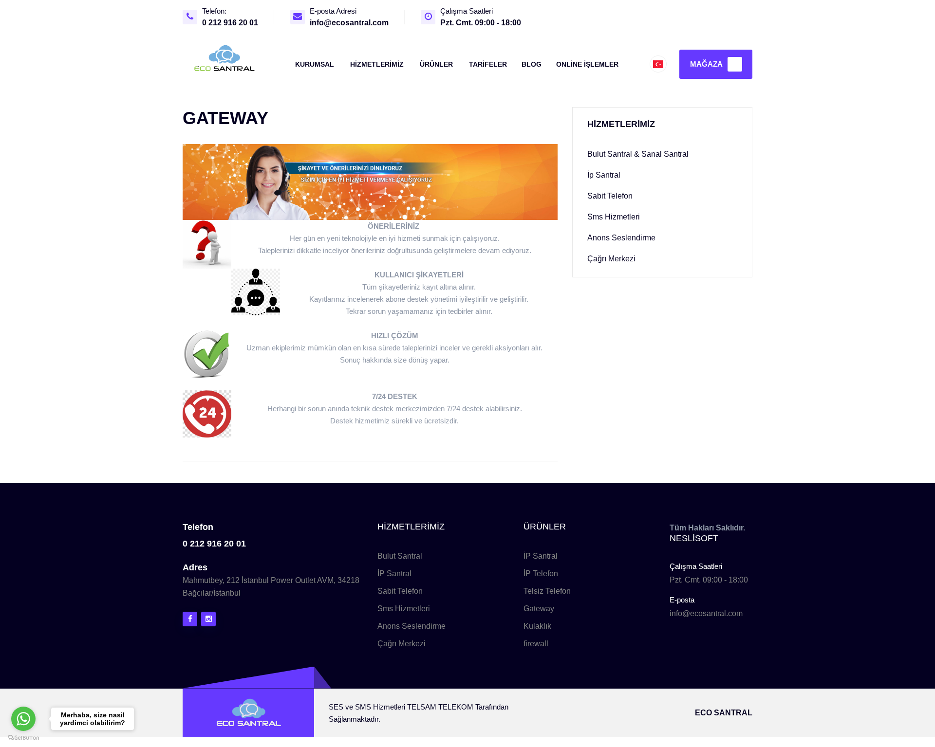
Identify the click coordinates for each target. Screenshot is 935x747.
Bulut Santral (399, 556)
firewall (536, 643)
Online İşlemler (587, 64)
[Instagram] (208, 619)
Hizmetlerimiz (377, 64)
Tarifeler (488, 64)
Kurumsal (314, 64)
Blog (532, 64)
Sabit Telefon (400, 591)
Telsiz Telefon (547, 591)
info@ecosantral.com (349, 22)
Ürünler (436, 64)
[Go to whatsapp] (23, 719)
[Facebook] (190, 619)
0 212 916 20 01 (230, 22)
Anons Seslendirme (411, 626)
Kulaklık (537, 626)
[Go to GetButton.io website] (23, 737)
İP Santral (394, 573)
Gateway (539, 608)
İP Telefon (541, 573)
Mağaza (706, 64)
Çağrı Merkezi (401, 643)
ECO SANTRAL (723, 713)
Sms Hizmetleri (403, 608)
